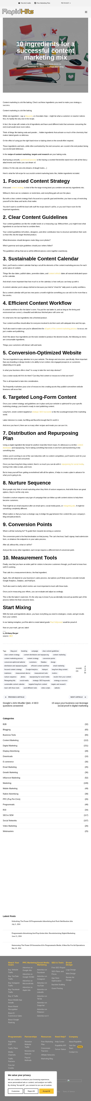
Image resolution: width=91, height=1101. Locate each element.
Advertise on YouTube (42, 984)
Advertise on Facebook (42, 971)
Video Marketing (10, 826)
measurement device (23, 673)
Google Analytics (32, 669)
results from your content (62, 677)
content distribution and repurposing (36, 655)
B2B (5, 724)
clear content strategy (12, 655)
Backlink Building (58, 985)
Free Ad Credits (26, 3)
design (53, 662)
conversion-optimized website (14, 662)
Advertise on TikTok (42, 997)
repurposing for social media (72, 464)
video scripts (45, 688)
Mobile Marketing (10, 788)
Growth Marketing (10, 772)
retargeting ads (69, 506)
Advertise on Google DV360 (28, 975)
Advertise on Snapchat (42, 1004)
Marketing (7, 783)
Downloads (8, 756)
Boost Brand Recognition (13, 1007)
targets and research (58, 684)
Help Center (59, 1042)
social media (24, 680)
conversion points (49, 658)
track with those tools (11, 688)
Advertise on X (43, 1016)
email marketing (58, 666)
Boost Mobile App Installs (15, 1001)
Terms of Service (69, 1091)
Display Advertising (11, 751)
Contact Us (73, 1052)
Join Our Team (75, 1046)
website (57, 688)
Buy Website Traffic (13, 971)
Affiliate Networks (48, 1055)
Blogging (7, 730)
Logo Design (71, 970)
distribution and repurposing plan (15, 666)
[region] (31, 1083)
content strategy (17, 188)
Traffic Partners (11, 1060)
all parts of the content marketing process (61, 329)
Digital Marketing (10, 746)
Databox (44, 662)
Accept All (46, 1091)
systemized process (28, 160)
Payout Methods (28, 1059)
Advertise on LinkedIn (42, 990)
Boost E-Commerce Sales (15, 1014)
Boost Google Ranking (13, 1021)
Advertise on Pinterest (42, 1010)
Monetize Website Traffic (28, 1044)
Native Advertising (10, 794)
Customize (16, 1091)
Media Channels (12, 1053)
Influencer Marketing (11, 778)
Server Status (60, 1049)
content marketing (59, 655)
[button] (65, 3)
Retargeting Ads (10, 680)
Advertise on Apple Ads (27, 988)
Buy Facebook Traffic (14, 990)
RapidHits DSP (12, 1043)
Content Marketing (55, 67)
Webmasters (8, 831)
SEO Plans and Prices (58, 972)
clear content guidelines (50, 651)
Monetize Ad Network (29, 1052)
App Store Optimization (56, 979)
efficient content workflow (40, 666)
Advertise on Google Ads (27, 969)
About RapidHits (75, 1042)
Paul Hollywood (56, 622)
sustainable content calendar (14, 684)
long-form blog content (59, 669)
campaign (34, 651)
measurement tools (41, 673)
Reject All (31, 1091)
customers (33, 662)
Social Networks (10, 821)
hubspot (45, 669)
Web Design (70, 973)
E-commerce (8, 762)
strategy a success (60, 680)
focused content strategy (13, 669)
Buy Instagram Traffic (14, 984)
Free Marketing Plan (43, 3)
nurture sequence (10, 677)
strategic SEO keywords (41, 412)
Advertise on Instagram (42, 977)
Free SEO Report (58, 968)
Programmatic (9, 805)
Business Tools (9, 735)
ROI (4, 810)
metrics (54, 673)
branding (24, 651)
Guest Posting (57, 988)
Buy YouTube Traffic (13, 977)
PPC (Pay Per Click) (11, 799)
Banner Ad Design (70, 978)
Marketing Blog (47, 1059)
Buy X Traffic (13, 996)
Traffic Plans (13, 1048)
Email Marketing (10, 767)
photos (23, 677)
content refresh (55, 273)
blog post (28, 116)
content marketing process (13, 658)
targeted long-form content (38, 684)
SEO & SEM (8, 815)
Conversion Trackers (45, 1049)
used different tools (30, 688)
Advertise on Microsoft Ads (28, 982)
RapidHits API (60, 1045)
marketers (7, 673)
